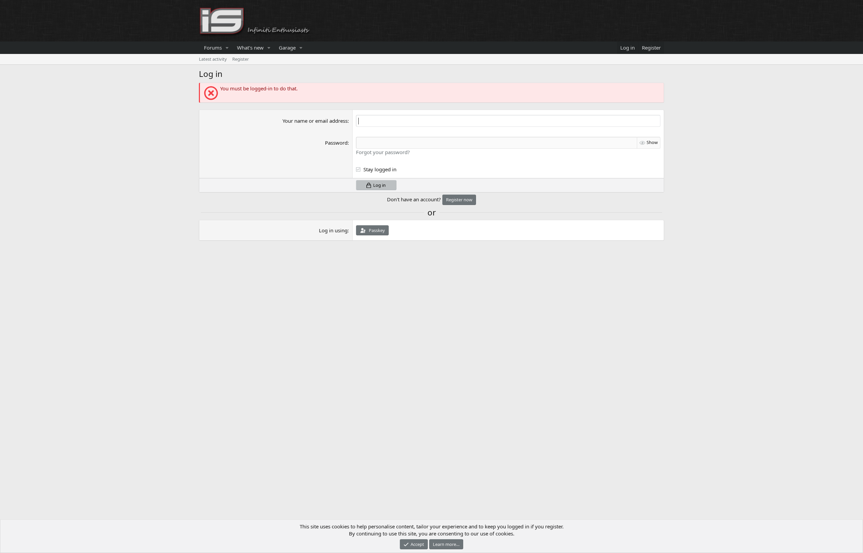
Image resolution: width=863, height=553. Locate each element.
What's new (250, 47)
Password (336, 142)
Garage (287, 47)
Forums (213, 47)
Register (240, 59)
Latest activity (213, 59)
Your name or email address (315, 120)
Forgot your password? (383, 152)
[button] (227, 47)
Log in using (333, 230)
